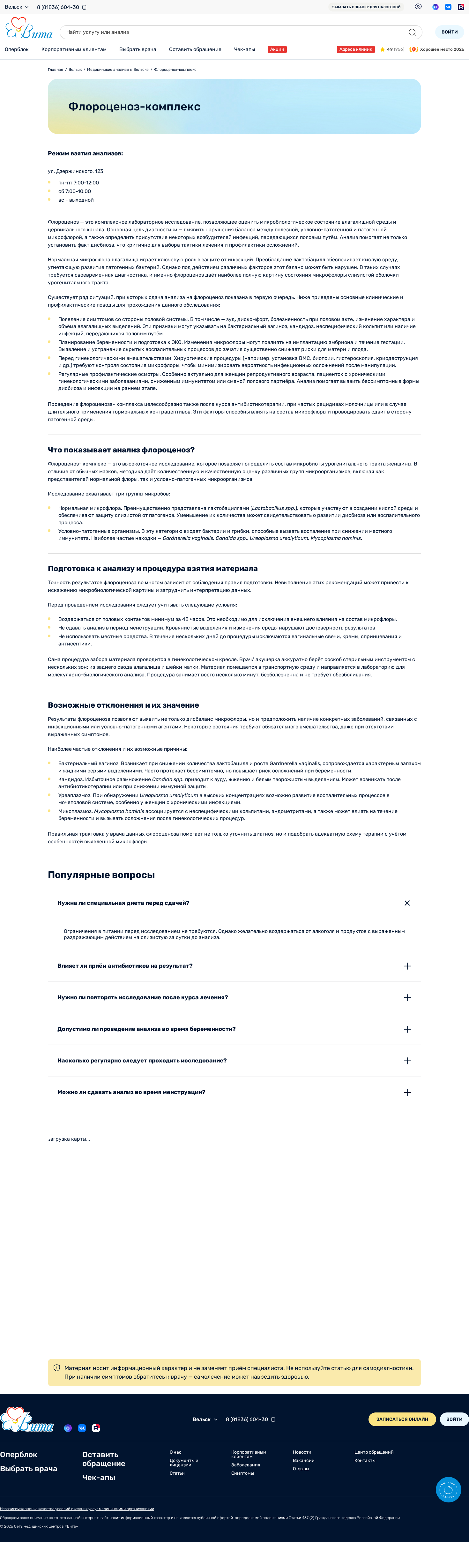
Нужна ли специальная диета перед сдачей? (123, 902)
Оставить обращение (195, 49)
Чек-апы (244, 49)
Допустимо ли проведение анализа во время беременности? (146, 1028)
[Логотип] (29, 28)
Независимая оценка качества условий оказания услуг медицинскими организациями (77, 1509)
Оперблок (17, 49)
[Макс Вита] (435, 7)
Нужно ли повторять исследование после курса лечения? (142, 997)
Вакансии (304, 1460)
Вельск (13, 7)
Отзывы (301, 1469)
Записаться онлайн (402, 1419)
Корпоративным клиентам (74, 49)
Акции (277, 49)
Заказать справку (366, 7)
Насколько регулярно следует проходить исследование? (142, 1060)
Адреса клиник (355, 49)
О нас (176, 1452)
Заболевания (245, 1465)
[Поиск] (412, 32)
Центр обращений (374, 1452)
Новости (302, 1452)
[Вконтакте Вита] (448, 7)
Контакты (365, 1460)
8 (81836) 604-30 (58, 7)
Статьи (177, 1473)
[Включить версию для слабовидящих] (418, 6)
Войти (450, 32)
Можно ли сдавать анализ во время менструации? (131, 1092)
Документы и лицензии (184, 1462)
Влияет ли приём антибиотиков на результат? (125, 965)
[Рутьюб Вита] (461, 7)
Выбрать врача (137, 49)
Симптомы (242, 1473)
